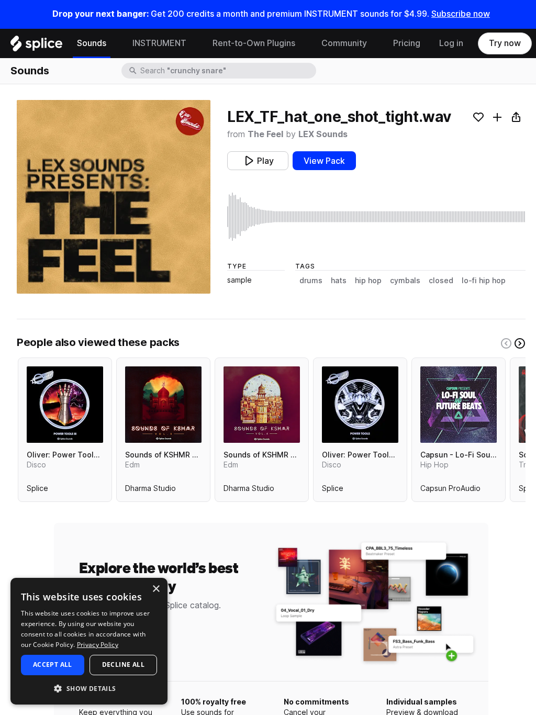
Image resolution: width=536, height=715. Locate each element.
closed (441, 280)
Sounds (91, 43)
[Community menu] (374, 43)
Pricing (406, 43)
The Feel (265, 134)
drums (310, 280)
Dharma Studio (150, 490)
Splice (37, 490)
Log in (451, 43)
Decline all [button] (123, 664)
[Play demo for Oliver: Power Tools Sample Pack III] (65, 404)
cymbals (405, 280)
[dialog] (89, 641)
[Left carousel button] (506, 343)
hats (339, 280)
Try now (505, 43)
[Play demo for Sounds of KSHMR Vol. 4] (262, 404)
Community (344, 43)
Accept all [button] (52, 664)
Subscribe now (460, 14)
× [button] (156, 589)
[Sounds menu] (114, 43)
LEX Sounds (323, 134)
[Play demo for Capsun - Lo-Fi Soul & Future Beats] (458, 404)
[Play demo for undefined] (113, 197)
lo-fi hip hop (484, 280)
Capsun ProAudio (450, 490)
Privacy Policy (97, 644)
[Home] (36, 46)
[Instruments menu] (194, 43)
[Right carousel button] (520, 343)
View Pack (324, 161)
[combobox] (227, 70)
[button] (89, 688)
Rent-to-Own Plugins (254, 43)
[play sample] (376, 217)
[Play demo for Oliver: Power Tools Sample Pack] (360, 404)
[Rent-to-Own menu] (303, 43)
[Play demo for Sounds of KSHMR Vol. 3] (163, 404)
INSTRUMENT (159, 43)
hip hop (368, 280)
